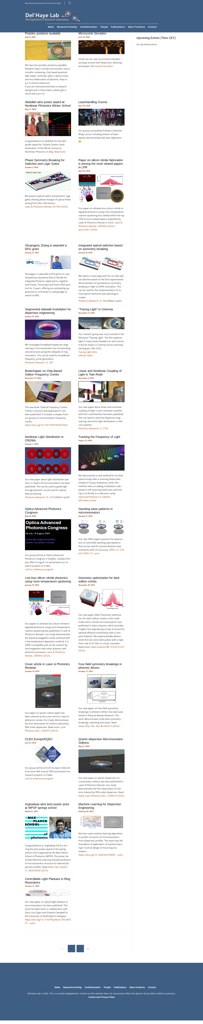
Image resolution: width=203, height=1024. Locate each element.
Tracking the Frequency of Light (99, 436)
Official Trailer (85, 355)
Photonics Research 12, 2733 (93, 428)
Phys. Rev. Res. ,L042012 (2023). (102, 726)
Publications (118, 26)
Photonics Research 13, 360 (92, 300)
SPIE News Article (87, 500)
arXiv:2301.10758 (87, 229)
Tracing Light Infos (87, 351)
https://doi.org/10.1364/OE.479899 (96, 854)
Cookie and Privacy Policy (101, 997)
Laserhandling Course (92, 102)
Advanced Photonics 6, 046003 (94, 496)
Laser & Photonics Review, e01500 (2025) (46, 206)
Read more (60, 151)
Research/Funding (67, 26)
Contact (152, 26)
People (104, 26)
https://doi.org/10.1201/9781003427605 (46, 424)
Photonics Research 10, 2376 (40, 497)
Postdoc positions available (42, 33)
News (51, 26)
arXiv (120, 854)
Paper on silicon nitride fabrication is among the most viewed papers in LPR (100, 163)
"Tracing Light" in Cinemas (95, 309)
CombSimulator (88, 26)
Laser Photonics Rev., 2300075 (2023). (105, 795)
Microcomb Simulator (92, 33)
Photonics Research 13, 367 (39, 362)
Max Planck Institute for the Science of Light (43, 3)
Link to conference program (39, 569)
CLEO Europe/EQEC (39, 739)
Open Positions (136, 26)
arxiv (96, 553)
